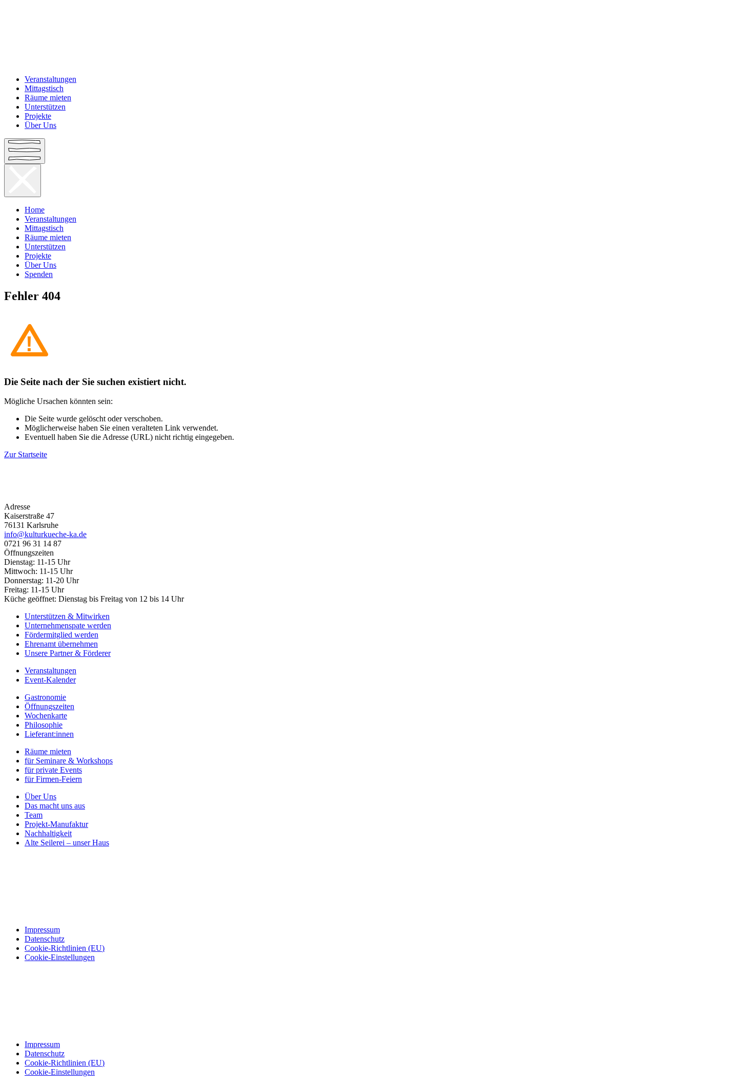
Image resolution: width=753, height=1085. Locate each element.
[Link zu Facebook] (376, 860)
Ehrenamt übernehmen (61, 644)
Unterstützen (45, 106)
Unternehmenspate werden (68, 625)
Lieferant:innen (49, 734)
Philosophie (43, 724)
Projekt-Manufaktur (56, 824)
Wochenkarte (46, 715)
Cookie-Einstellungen (60, 957)
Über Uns (40, 125)
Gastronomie (45, 697)
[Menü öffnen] (24, 151)
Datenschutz (45, 938)
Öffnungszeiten (49, 706)
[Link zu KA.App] (376, 912)
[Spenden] (376, 489)
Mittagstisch (44, 88)
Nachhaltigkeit (48, 833)
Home (35, 209)
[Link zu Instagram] (376, 877)
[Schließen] (22, 180)
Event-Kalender (50, 679)
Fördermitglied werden (61, 634)
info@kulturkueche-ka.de (45, 534)
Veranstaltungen (50, 79)
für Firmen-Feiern (53, 779)
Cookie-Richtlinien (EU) (64, 948)
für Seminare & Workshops (69, 760)
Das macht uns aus (55, 805)
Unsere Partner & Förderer (68, 653)
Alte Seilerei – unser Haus (67, 842)
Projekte (38, 116)
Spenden (39, 274)
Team (34, 815)
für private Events (53, 769)
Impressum (42, 929)
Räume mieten (48, 97)
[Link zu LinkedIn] (376, 895)
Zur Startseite (25, 454)
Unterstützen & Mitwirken (67, 616)
